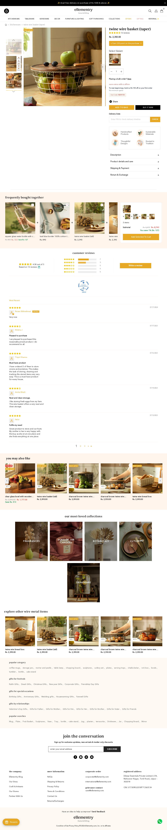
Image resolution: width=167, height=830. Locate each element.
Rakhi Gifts (14, 684)
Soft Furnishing (96, 19)
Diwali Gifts (26, 684)
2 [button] (80, 446)
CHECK (155, 119)
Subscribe (112, 749)
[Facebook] (75, 757)
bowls (154, 668)
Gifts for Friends (129, 709)
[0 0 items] (161, 11)
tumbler (12, 672)
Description (115, 155)
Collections (114, 19)
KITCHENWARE (14, 19)
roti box (145, 668)
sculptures (87, 668)
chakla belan (133, 668)
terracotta (100, 721)
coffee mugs (14, 668)
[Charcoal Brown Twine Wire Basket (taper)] (115, 60)
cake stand (31, 672)
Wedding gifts (47, 697)
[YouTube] (92, 757)
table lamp (59, 668)
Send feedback (98, 812)
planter (90, 721)
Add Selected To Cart (141, 237)
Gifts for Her (82, 709)
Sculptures (40, 721)
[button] (115, 33)
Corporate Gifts (72, 684)
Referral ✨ (154, 19)
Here (129, 79)
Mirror (144, 721)
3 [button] (84, 446)
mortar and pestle (44, 668)
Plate (18, 721)
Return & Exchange (119, 175)
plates (109, 668)
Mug (11, 721)
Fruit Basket (28, 721)
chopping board (73, 668)
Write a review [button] (135, 266)
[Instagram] (81, 757)
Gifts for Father (37, 709)
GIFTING (140, 19)
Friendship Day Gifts (90, 684)
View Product (20, 231)
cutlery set (99, 668)
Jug (83, 721)
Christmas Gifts (40, 684)
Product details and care (121, 162)
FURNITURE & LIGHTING (74, 19)
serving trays (120, 668)
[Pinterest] (86, 757)
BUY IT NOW (148, 107)
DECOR (57, 19)
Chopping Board (131, 721)
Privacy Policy (74, 826)
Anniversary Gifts (31, 697)
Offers (128, 19)
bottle (21, 672)
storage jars (28, 668)
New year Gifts (55, 684)
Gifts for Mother (53, 709)
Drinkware (112, 721)
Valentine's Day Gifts (18, 709)
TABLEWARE (29, 19)
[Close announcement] (165, 3)
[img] (15, 308)
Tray (56, 721)
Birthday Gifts (15, 697)
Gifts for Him (68, 709)
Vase (49, 721)
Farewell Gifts (82, 697)
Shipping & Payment (119, 168)
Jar (120, 721)
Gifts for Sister (113, 709)
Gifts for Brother (97, 709)
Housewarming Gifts (65, 697)
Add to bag (121, 107)
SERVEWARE (44, 19)
